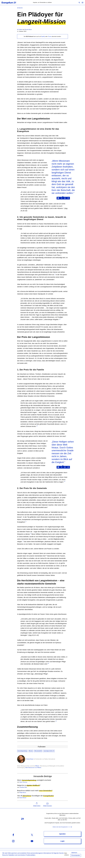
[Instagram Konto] (13, 841)
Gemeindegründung (22, 751)
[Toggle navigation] (82, 2)
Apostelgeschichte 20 (49, 751)
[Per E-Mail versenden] (68, 198)
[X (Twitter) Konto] (32, 834)
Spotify (43, 36)
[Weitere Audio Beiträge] (18, 29)
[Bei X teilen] (61, 198)
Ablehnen (74, 852)
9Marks (37, 766)
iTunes (49, 36)
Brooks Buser (29, 759)
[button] (36, 804)
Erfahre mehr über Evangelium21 (60, 827)
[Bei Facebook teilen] (58, 198)
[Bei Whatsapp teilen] (64, 198)
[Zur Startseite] (10, 2)
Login (62, 841)
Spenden (62, 834)
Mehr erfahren (66, 854)
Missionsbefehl (38, 751)
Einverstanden (75, 855)
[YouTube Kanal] (32, 841)
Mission (19, 8)
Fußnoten (41, 747)
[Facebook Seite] (13, 834)
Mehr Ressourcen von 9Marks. (33, 767)
